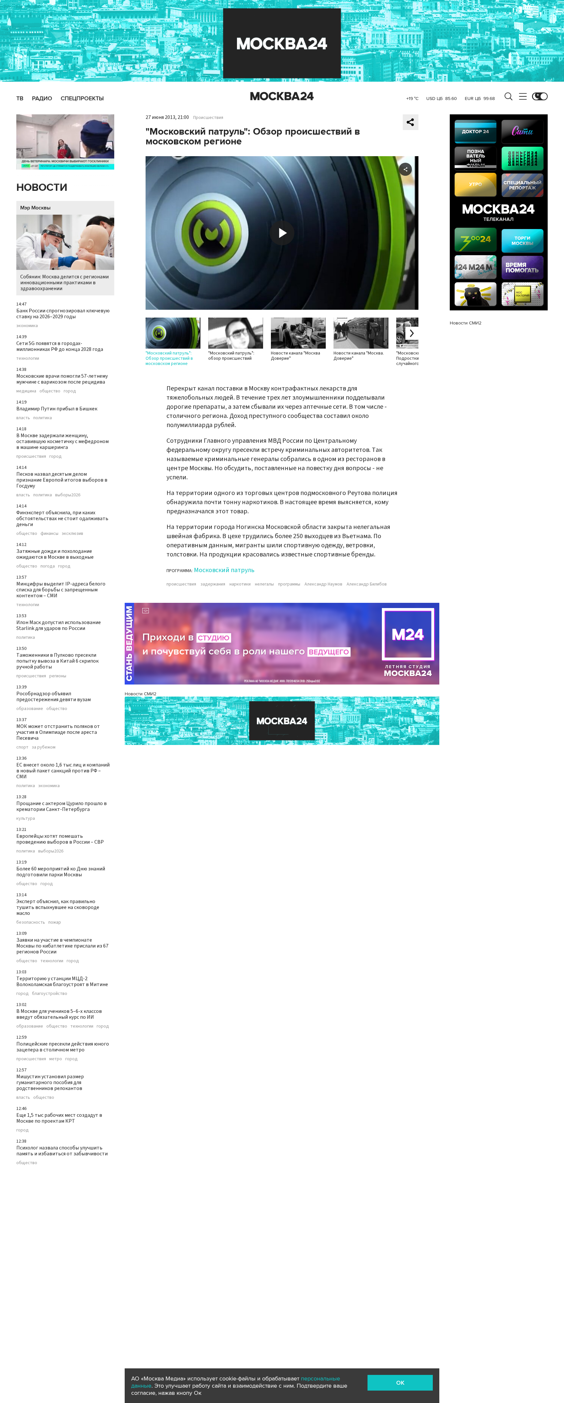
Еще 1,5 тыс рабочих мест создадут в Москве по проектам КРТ (59, 1118)
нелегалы (264, 584)
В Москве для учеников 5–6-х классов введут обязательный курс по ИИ (59, 1014)
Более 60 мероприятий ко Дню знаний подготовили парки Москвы (60, 871)
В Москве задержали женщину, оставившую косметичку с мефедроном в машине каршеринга (62, 441)
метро (55, 1059)
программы (289, 584)
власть (23, 418)
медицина (26, 391)
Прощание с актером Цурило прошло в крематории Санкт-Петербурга (61, 806)
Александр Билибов (367, 584)
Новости (41, 187)
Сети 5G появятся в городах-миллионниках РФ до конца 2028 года (59, 346)
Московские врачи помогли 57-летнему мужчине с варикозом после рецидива (62, 379)
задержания (212, 584)
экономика (27, 325)
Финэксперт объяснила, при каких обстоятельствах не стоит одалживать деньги (62, 518)
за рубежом (43, 747)
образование (29, 708)
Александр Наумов (323, 584)
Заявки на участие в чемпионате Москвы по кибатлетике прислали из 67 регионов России (62, 945)
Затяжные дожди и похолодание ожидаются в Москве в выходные (55, 554)
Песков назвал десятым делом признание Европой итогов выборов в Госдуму (61, 479)
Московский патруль (224, 570)
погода (47, 566)
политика (42, 418)
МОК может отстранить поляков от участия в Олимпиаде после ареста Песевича (58, 732)
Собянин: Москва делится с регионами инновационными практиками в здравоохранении (64, 282)
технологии (27, 358)
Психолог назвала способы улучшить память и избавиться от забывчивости (62, 1150)
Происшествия (208, 117)
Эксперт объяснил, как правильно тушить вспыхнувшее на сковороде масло (57, 907)
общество (49, 391)
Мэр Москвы (35, 208)
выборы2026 (67, 495)
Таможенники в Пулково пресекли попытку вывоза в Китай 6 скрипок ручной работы (57, 661)
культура (25, 818)
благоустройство (49, 993)
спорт (22, 747)
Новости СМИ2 (140, 694)
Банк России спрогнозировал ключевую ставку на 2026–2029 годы (63, 313)
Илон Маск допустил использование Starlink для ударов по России (58, 625)
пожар (54, 922)
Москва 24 (282, 96)
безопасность (30, 922)
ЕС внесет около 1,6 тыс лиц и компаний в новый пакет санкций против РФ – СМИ (63, 770)
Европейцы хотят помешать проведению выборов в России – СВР (60, 839)
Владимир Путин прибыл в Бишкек (56, 408)
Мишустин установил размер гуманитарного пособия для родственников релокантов (50, 1082)
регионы (57, 676)
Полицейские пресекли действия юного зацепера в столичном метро (62, 1046)
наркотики (240, 584)
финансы (49, 533)
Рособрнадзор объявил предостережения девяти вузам (53, 696)
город (70, 391)
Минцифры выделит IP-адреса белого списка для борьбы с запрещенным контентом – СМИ (60, 589)
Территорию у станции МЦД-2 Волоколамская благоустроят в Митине (62, 981)
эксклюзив (72, 533)
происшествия (31, 456)
